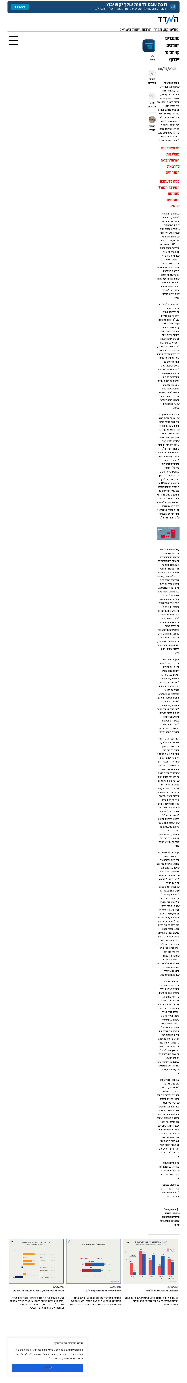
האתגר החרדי (152, 128)
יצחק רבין (175, 1221)
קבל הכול (47, 1367)
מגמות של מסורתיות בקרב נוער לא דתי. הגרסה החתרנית (38, 1290)
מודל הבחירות (152, 105)
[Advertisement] (93, 1350)
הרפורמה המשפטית (171, 1217)
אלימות (173, 1209)
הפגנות (168, 1213)
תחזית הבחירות (152, 81)
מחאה (167, 1221)
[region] (47, 1356)
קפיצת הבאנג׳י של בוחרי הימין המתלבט (103, 1290)
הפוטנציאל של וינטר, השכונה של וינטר (162, 1290)
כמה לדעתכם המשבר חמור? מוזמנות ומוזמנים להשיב (169, 193)
